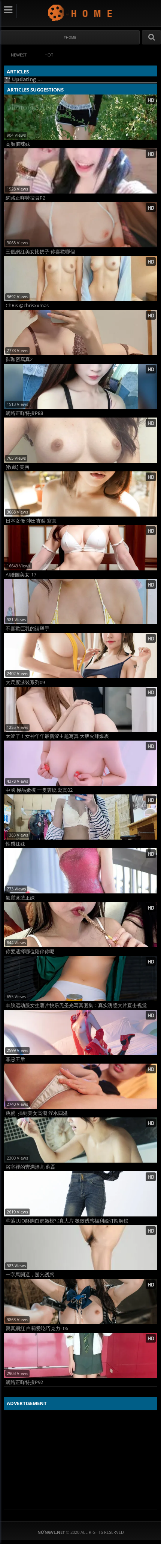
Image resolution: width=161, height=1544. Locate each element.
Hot (49, 55)
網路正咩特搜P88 (24, 413)
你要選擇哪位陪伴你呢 (30, 951)
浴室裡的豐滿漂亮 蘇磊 (30, 1167)
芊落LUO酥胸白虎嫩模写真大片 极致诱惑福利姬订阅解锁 (67, 1221)
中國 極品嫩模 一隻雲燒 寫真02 (39, 790)
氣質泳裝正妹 (20, 898)
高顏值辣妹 (18, 144)
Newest (19, 55)
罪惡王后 (15, 1059)
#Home (70, 37)
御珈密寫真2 (19, 359)
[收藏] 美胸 (17, 467)
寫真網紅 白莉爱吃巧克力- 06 (37, 1328)
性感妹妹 (15, 844)
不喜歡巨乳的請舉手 (27, 628)
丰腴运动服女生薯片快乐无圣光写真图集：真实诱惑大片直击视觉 (76, 1005)
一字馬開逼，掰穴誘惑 (30, 1274)
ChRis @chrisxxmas (27, 305)
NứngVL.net (80, 12)
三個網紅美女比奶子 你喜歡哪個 (40, 251)
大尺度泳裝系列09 (25, 682)
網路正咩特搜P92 (24, 1382)
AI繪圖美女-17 (21, 575)
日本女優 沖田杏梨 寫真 (31, 521)
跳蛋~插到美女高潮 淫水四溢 (37, 1113)
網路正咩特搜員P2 (25, 198)
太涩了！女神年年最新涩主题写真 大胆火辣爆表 (57, 736)
